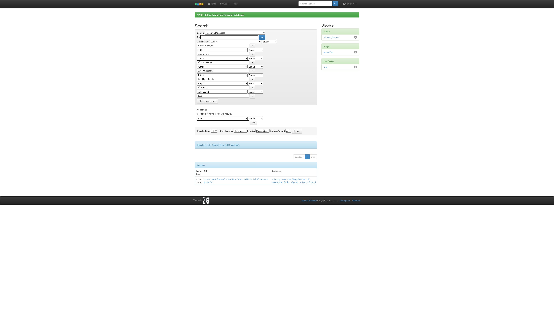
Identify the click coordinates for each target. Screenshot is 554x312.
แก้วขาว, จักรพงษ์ (308, 182)
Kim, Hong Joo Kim (296, 179)
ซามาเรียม (328, 52)
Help (235, 3)
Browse (224, 3)
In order (251, 130)
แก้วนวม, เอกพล (279, 179)
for (198, 37)
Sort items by (226, 130)
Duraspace (345, 200)
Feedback (356, 200)
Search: (201, 32)
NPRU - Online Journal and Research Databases (220, 14)
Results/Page (203, 130)
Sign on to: (350, 3)
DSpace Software (309, 200)
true (325, 67)
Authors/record (277, 130)
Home (213, 3)
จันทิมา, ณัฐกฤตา (291, 182)
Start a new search (207, 101)
